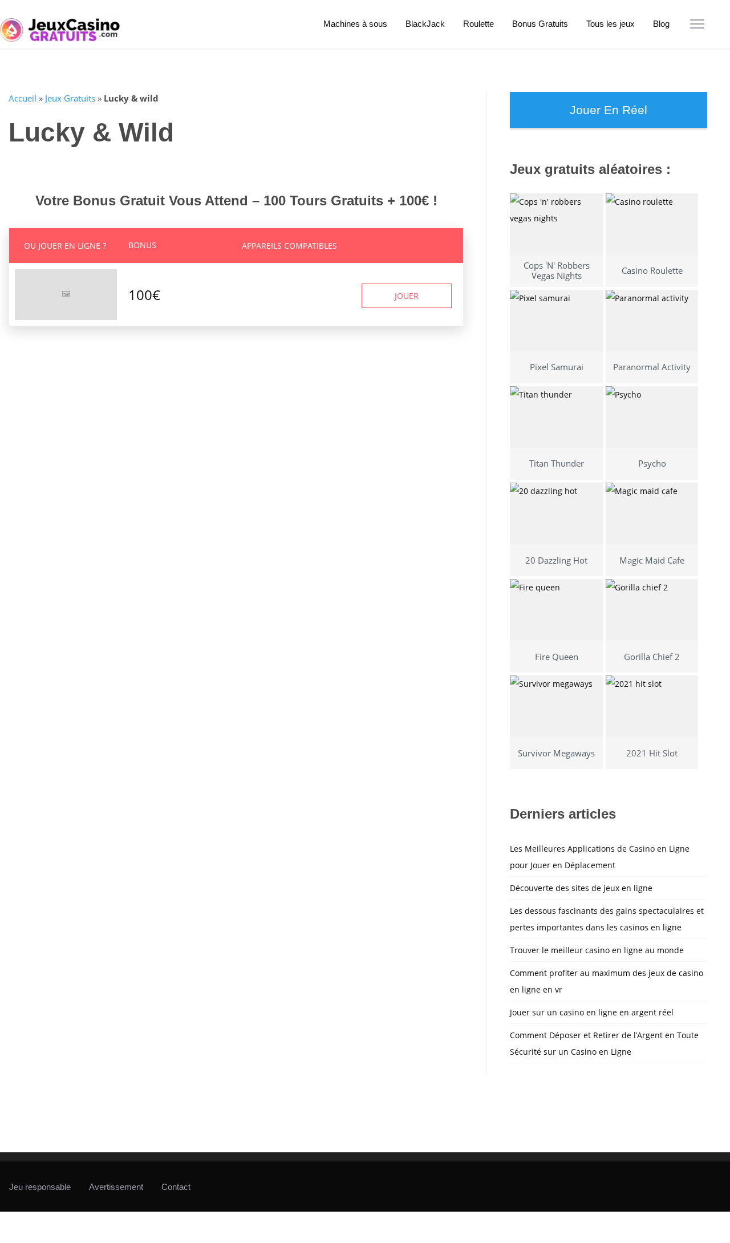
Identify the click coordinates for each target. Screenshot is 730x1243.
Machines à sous (355, 24)
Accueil (22, 98)
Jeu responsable (40, 1187)
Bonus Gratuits (540, 24)
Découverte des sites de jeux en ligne (581, 887)
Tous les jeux (610, 24)
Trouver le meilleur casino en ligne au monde (597, 950)
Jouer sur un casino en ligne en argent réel (592, 1012)
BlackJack (425, 24)
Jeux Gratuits (70, 98)
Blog (661, 24)
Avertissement (116, 1187)
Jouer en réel (608, 109)
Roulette (478, 24)
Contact (175, 1187)
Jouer (407, 295)
